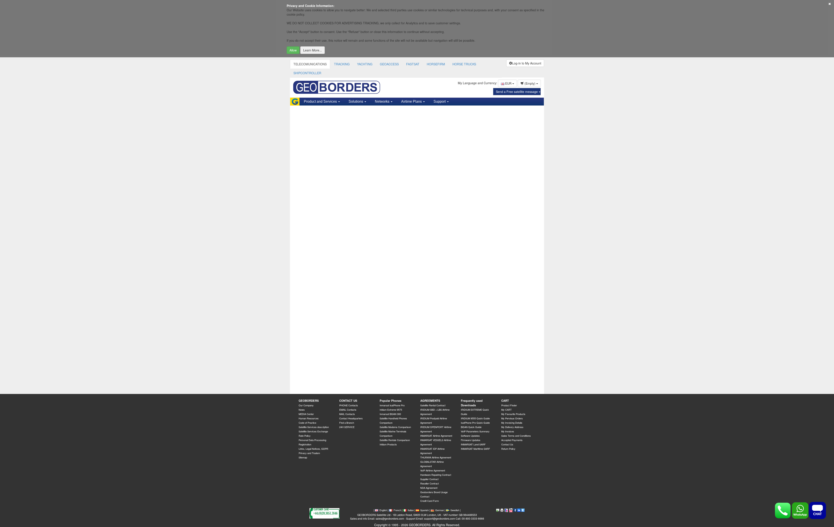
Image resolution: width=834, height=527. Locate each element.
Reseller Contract (429, 483)
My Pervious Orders (512, 418)
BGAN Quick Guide (471, 427)
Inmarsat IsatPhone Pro (392, 405)
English (383, 510)
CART (505, 401)
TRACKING (342, 64)
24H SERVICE (346, 427)
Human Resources (309, 418)
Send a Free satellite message (517, 91)
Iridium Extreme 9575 (391, 409)
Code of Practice (307, 422)
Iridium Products (388, 444)
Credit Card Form (429, 500)
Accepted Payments (512, 440)
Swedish (454, 510)
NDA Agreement (428, 487)
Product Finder (509, 405)
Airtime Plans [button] (412, 101)
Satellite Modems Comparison (395, 427)
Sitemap (303, 457)
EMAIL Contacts (347, 409)
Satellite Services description (314, 427)
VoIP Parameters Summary (475, 431)
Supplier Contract (429, 479)
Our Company (306, 405)
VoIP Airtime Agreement (432, 470)
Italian (411, 510)
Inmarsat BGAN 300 (390, 414)
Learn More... (312, 50)
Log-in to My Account (526, 63)
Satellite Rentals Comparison (395, 440)
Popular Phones (390, 401)
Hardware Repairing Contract (435, 474)
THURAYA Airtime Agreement (435, 457)
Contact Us (507, 444)
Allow (293, 50)
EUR (508, 83)
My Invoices (507, 431)
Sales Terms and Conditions (516, 435)
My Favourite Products (513, 414)
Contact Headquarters (351, 418)
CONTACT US (348, 401)
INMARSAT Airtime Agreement (436, 435)
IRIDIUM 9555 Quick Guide (475, 418)
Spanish (424, 510)
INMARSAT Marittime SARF (475, 448)
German (439, 510)
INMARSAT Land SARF (473, 444)
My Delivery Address (512, 427)
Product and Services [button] (321, 101)
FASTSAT (412, 64)
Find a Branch (346, 422)
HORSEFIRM (436, 64)
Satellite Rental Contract (432, 405)
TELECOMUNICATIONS (310, 64)
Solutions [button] (356, 101)
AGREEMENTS (430, 401)
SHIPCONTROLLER (307, 73)
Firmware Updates (470, 440)
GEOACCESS (389, 64)
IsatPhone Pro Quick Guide (475, 422)
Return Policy (508, 448)
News (302, 409)
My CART (506, 409)
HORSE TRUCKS (464, 64)
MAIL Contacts (347, 414)
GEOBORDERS (309, 401)
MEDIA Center (306, 414)
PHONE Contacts (348, 405)
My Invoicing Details (511, 422)
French (397, 510)
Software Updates (470, 435)
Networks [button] (382, 101)
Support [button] (440, 101)
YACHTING (364, 64)
